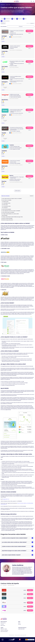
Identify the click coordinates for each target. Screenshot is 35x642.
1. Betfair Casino (5, 201)
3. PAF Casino (5, 204)
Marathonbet (5, 99)
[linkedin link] (6, 573)
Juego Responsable (11, 585)
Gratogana (5, 81)
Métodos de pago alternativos (7, 219)
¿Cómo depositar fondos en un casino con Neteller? (11, 210)
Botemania (4, 166)
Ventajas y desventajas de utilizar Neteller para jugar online (12, 216)
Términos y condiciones (4, 630)
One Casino (5, 66)
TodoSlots (4, 150)
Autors (19, 622)
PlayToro (4, 181)
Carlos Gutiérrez (17, 565)
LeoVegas (4, 36)
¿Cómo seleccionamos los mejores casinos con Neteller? (12, 198)
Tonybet (4, 133)
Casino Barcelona (5, 51)
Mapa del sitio (3, 625)
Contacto (2, 624)
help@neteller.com (6, 499)
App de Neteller (4, 215)
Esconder (31, 195)
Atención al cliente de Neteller (7, 218)
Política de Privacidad (4, 631)
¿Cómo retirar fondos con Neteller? (8, 212)
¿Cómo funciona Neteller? (6, 209)
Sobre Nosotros (3, 622)
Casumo (4, 115)
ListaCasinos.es (3, 4)
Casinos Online (8, 4)
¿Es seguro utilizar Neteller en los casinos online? (10, 213)
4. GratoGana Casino (7, 206)
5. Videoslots (5, 207)
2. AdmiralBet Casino (6, 203)
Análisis (29, 33)
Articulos (19, 624)
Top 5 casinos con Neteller (6, 200)
